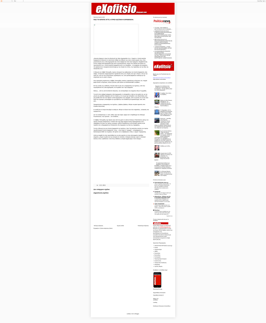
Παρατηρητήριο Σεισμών (160, 258)
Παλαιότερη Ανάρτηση (143, 225)
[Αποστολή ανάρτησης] (97, 185)
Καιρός (156, 247)
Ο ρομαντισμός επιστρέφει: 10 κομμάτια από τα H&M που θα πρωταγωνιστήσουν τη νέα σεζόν (162, 200)
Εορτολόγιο (157, 253)
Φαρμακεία (157, 264)
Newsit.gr (157, 210)
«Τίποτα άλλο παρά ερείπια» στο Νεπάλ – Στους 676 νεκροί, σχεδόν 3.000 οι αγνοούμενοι (162, 206)
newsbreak (157, 191)
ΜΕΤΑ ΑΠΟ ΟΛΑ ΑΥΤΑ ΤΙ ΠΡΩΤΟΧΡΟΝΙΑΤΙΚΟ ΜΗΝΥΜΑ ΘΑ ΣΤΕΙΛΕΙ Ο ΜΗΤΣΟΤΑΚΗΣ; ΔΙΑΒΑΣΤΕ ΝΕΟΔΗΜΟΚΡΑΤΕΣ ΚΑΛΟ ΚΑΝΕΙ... (163, 42)
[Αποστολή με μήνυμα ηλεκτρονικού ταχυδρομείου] (99, 185)
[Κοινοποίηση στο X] (102, 185)
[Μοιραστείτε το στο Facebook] (103, 185)
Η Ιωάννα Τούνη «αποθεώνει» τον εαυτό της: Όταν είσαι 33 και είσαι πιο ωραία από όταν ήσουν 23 (162, 213)
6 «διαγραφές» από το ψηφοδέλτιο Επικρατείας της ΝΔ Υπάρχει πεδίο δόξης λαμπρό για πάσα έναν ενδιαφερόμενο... (166, 112)
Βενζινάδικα (157, 255)
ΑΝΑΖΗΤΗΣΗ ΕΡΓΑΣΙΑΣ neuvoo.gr (163, 245)
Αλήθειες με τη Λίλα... (165, 146)
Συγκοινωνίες (157, 260)
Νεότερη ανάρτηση (98, 225)
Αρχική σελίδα (120, 225)
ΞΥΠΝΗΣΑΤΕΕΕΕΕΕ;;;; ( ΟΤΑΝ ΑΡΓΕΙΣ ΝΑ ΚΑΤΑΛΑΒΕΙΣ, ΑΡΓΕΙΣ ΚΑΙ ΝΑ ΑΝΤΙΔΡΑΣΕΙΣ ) (163, 48)
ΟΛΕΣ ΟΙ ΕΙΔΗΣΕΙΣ (159, 203)
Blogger (137, 313)
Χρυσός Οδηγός (158, 266)
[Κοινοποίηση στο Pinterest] (105, 185)
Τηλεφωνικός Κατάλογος (160, 262)
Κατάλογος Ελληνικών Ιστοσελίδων (161, 306)
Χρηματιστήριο (158, 249)
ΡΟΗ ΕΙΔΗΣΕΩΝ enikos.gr (161, 182)
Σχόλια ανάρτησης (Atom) (106, 228)
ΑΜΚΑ (156, 251)
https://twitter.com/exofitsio (159, 79)
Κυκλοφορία (157, 257)
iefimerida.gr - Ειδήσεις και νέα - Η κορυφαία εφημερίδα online (163, 197)
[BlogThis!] (101, 185)
